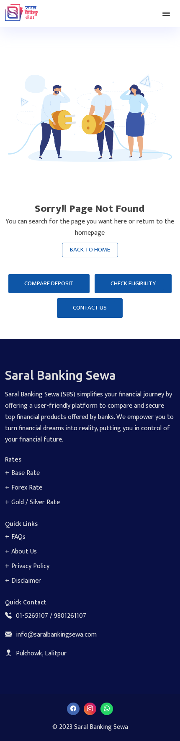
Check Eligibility (133, 283)
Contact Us (90, 307)
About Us (24, 551)
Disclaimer (26, 580)
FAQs (18, 537)
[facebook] (73, 708)
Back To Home (90, 249)
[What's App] (107, 708)
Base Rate (25, 473)
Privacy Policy (30, 566)
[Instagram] (90, 708)
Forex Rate (26, 487)
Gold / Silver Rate (35, 502)
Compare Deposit (49, 283)
